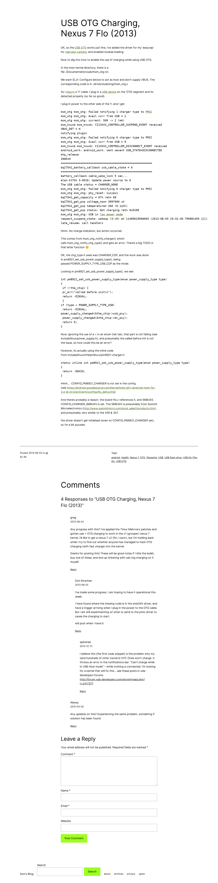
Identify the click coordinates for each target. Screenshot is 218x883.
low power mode (111, 214)
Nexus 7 (134, 457)
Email (65, 805)
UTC (203, 218)
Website (66, 821)
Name (65, 790)
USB (160, 457)
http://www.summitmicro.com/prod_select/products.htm (119, 408)
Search (41, 865)
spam (142, 873)
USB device (109, 91)
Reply (73, 569)
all (47, 452)
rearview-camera (76, 51)
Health (125, 457)
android (115, 457)
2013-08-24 (77, 521)
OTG (142, 457)
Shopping (151, 457)
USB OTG (80, 47)
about (107, 873)
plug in (70, 91)
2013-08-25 (81, 584)
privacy (131, 873)
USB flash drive (173, 457)
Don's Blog (27, 873)
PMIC (149, 111)
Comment (68, 754)
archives (118, 873)
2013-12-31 (86, 646)
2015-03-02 (77, 706)
